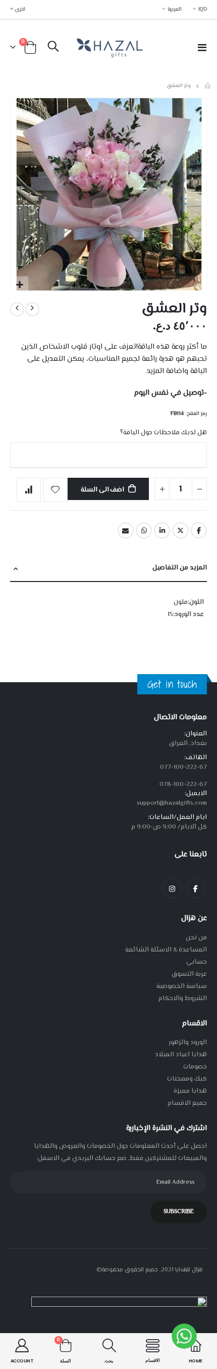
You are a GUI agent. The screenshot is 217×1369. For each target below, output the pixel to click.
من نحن (196, 938)
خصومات (195, 1067)
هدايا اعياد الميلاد (181, 1055)
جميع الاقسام (187, 1103)
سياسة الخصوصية (181, 986)
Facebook (199, 530)
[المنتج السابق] (32, 309)
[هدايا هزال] (108, 47)
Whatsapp (144, 530)
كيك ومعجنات (187, 1079)
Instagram (172, 888)
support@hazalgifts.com (172, 803)
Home (208, 86)
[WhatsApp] (184, 1336)
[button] (19, 285)
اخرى (20, 10)
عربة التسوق (189, 974)
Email (126, 530)
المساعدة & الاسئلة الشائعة (166, 950)
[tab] (108, 568)
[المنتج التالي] (17, 309)
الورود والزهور (188, 1043)
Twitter (181, 530)
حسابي (196, 962)
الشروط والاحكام (182, 998)
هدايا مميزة (190, 1091)
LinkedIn (162, 530)
